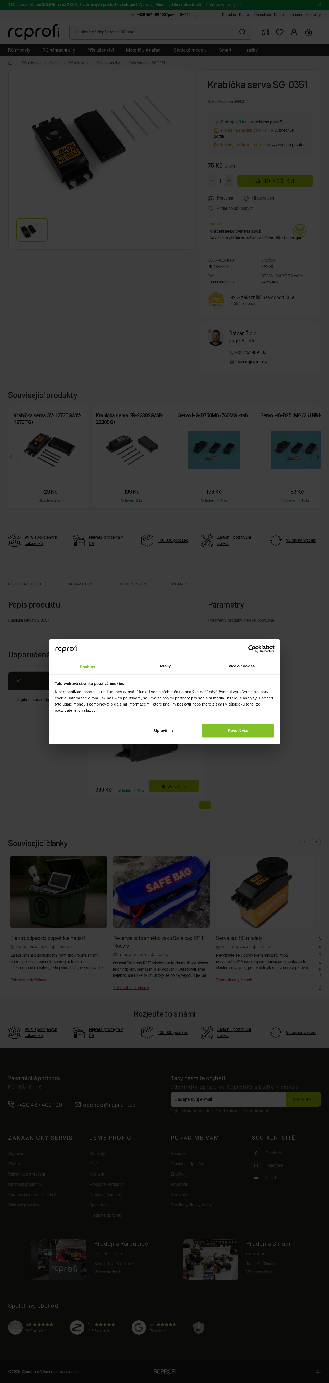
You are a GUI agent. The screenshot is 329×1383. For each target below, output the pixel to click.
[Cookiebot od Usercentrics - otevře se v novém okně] (252, 649)
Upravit (161, 730)
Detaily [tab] (164, 666)
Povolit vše (238, 730)
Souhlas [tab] (87, 666)
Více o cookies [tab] (242, 666)
